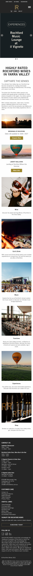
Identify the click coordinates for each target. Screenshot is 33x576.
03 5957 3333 (6, 483)
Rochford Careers (7, 513)
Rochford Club (6, 509)
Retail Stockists (6, 495)
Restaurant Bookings (8, 508)
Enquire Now (16, 138)
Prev (2, 35)
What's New (5, 511)
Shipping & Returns (7, 494)
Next (31, 35)
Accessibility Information (9, 514)
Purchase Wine (6, 506)
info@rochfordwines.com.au (10, 484)
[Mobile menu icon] (29, 7)
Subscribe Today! (16, 524)
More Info (16, 170)
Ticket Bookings (6, 504)
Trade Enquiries (6, 497)
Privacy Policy (6, 499)
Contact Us (5, 492)
